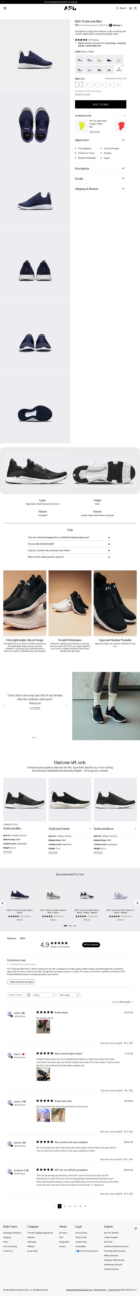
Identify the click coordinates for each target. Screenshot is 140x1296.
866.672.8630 (100, 1290)
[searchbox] (16, 995)
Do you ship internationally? (41, 543)
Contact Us (8, 1251)
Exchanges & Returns (12, 1233)
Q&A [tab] (22, 938)
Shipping (7, 1237)
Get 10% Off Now (111, 1233)
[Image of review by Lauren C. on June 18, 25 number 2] (58, 1115)
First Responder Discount (114, 1251)
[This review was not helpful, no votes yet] (130, 1043)
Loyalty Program (111, 1237)
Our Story (63, 1233)
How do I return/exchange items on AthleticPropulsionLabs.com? (58, 537)
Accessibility (80, 1246)
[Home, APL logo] (70, 8)
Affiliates (30, 1246)
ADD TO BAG (95, 132)
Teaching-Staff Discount (114, 1260)
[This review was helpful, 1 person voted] (126, 1090)
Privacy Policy (81, 1233)
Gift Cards (108, 1242)
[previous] (131, 2)
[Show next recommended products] (124, 115)
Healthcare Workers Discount (116, 1246)
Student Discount (111, 1269)
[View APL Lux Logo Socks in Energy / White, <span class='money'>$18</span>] (81, 126)
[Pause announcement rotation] (2, 2)
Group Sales (32, 1251)
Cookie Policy (81, 1242)
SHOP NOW (7, 852)
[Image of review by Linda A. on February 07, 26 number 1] (43, 1026)
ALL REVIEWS (35, 708)
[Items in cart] (135, 8)
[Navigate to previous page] (54, 1206)
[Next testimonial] (66, 706)
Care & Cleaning (10, 1246)
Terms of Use (80, 1237)
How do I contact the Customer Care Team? (49, 550)
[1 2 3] (35, 737)
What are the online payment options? (46, 556)
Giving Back (64, 1242)
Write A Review (91, 944)
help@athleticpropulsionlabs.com (79, 1290)
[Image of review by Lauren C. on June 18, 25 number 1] (43, 1115)
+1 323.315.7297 (114, 1290)
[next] (138, 2)
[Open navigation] (5, 8)
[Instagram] (136, 1228)
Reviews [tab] (11, 938)
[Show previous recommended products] (117, 115)
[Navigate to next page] (85, 1206)
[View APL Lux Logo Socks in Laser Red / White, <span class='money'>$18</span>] (121, 126)
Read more (99, 1185)
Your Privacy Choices (89, 1251)
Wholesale (31, 1242)
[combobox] (44, 995)
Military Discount (111, 1255)
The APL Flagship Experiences (40, 1233)
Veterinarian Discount (113, 1264)
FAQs (5, 1242)
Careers (62, 1246)
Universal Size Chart (113, 78)
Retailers (31, 1237)
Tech (61, 1237)
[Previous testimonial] (4, 706)
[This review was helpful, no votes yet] (125, 1043)
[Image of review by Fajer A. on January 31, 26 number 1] (43, 1074)
